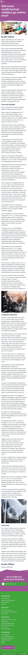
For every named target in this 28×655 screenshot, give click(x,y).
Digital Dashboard (5, 602)
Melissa (3, 114)
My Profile (3, 604)
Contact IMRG (4, 613)
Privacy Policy (4, 627)
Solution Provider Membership (8, 600)
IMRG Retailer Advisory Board (7, 623)
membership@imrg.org (7, 636)
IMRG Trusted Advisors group (7, 625)
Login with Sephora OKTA (8, 647)
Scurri (22, 263)
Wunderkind (11, 422)
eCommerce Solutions (6, 610)
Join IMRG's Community (10, 584)
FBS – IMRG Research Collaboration (9, 612)
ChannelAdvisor (7, 478)
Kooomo (14, 248)
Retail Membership (5, 598)
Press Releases (4, 621)
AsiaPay (15, 541)
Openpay (4, 185)
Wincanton (10, 159)
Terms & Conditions (5, 629)
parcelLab (6, 277)
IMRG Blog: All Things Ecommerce (8, 619)
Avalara (11, 215)
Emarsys (3, 319)
